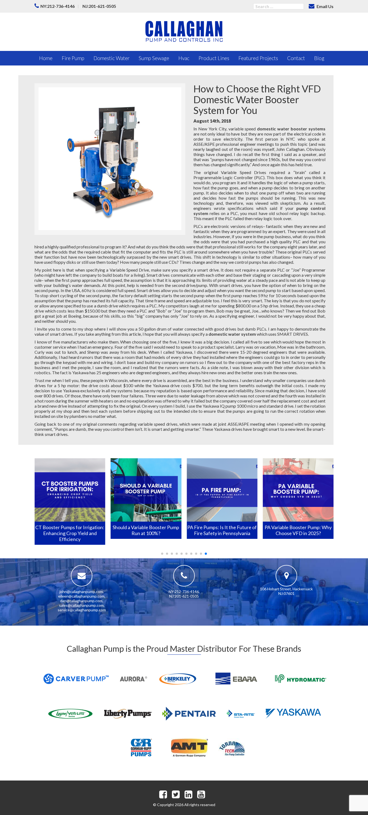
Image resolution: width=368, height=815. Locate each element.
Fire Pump (73, 58)
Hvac (183, 58)
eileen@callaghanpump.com (81, 596)
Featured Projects (258, 58)
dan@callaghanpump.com (81, 600)
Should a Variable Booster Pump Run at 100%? (146, 530)
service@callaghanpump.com (82, 610)
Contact (296, 58)
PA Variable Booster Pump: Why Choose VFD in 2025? (298, 530)
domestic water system (232, 334)
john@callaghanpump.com (81, 591)
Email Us (325, 6)
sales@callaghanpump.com (81, 605)
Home (46, 58)
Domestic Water (111, 58)
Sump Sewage (154, 58)
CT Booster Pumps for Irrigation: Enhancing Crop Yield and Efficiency (69, 533)
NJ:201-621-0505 (99, 6)
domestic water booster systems (291, 128)
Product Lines (214, 58)
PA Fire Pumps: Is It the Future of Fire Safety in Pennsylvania (222, 530)
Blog (319, 58)
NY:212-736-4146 (57, 6)
